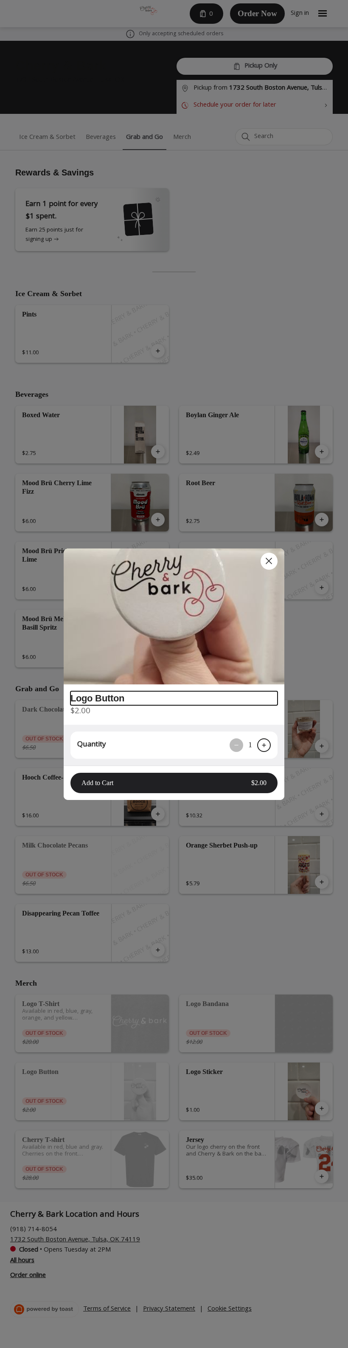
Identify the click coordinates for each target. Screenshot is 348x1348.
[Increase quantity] (264, 745)
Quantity (91, 745)
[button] (174, 616)
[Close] (269, 561)
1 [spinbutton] (250, 744)
